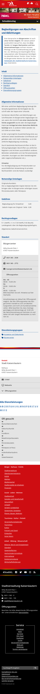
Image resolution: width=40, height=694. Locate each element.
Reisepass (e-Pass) (8, 448)
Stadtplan (20, 638)
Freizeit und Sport (11, 530)
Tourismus (8, 525)
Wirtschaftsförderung (12, 562)
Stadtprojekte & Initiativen (14, 485)
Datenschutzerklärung (10, 676)
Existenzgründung (11, 559)
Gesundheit (8, 502)
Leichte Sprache (8, 681)
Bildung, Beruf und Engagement (16, 545)
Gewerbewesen (7, 457)
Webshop (20, 647)
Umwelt (7, 505)
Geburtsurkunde (8, 429)
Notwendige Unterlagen (12, 78)
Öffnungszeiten (9, 88)
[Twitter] (20, 572)
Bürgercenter (9, 337)
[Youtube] (25, 572)
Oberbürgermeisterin (12, 473)
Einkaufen (8, 533)
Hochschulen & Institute (13, 553)
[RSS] (34, 572)
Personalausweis (8, 443)
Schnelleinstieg (9, 21)
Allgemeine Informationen (13, 76)
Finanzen (7, 488)
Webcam (20, 645)
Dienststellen (23, 612)
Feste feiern (8, 536)
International (9, 556)
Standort (6, 85)
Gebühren (7, 80)
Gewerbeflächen (10, 550)
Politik (6, 476)
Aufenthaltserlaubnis (9, 452)
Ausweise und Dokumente (14, 334)
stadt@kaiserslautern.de (13, 601)
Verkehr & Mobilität (11, 508)
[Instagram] (30, 572)
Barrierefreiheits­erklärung (11, 678)
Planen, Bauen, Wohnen (13, 513)
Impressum (6, 674)
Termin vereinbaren (20, 649)
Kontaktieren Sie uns (9, 672)
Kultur (6, 528)
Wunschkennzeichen (9, 424)
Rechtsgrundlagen (10, 83)
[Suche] (35, 668)
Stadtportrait (9, 496)
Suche (20, 640)
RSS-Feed (20, 636)
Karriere (20, 634)
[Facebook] (16, 572)
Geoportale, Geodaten (12, 511)
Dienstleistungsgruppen (12, 90)
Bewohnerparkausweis (10, 438)
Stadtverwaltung (10, 471)
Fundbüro (5, 433)
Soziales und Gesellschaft (13, 499)
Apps (20, 632)
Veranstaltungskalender (13, 522)
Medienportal (9, 482)
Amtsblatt (20, 629)
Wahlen (7, 479)
